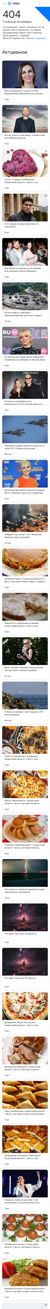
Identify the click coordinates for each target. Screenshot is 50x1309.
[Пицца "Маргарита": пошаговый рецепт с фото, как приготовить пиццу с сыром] (25, 791)
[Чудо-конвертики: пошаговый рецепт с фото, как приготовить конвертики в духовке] (25, 1102)
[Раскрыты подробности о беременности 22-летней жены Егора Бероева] (25, 392)
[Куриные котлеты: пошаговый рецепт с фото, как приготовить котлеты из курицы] (25, 1279)
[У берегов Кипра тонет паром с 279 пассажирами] (25, 702)
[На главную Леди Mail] (15, 3)
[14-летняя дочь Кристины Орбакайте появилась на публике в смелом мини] (25, 347)
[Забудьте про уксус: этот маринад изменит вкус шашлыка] (25, 525)
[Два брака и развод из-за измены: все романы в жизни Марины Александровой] (25, 259)
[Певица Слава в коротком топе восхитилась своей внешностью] (25, 1190)
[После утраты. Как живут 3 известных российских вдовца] (25, 126)
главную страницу (35, 38)
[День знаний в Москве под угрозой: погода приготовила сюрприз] (25, 658)
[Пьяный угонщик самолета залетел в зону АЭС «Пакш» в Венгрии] (25, 436)
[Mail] (9, 3)
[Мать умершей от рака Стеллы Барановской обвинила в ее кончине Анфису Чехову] (25, 81)
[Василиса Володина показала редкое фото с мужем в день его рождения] (25, 480)
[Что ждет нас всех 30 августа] (25, 924)
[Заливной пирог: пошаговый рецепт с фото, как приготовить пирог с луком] (25, 569)
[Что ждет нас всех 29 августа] (25, 968)
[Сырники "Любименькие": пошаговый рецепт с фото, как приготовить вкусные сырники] (25, 835)
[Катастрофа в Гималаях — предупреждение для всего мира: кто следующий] (25, 303)
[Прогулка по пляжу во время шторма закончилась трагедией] (25, 880)
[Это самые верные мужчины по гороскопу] (25, 214)
